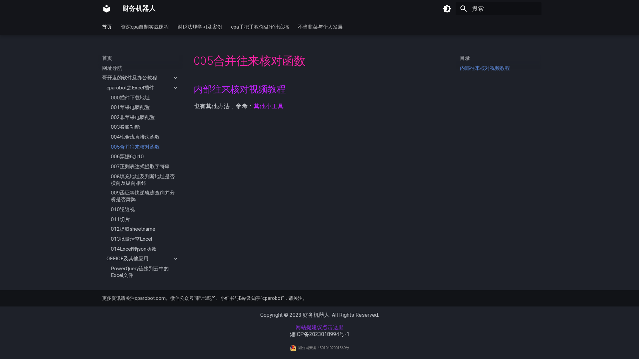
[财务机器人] (106, 8)
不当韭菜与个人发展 (320, 27)
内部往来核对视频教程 (485, 68)
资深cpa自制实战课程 (145, 27)
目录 (465, 58)
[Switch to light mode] (447, 8)
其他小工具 (269, 106)
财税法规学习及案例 (199, 27)
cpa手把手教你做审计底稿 (260, 27)
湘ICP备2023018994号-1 (319, 334)
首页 (107, 27)
